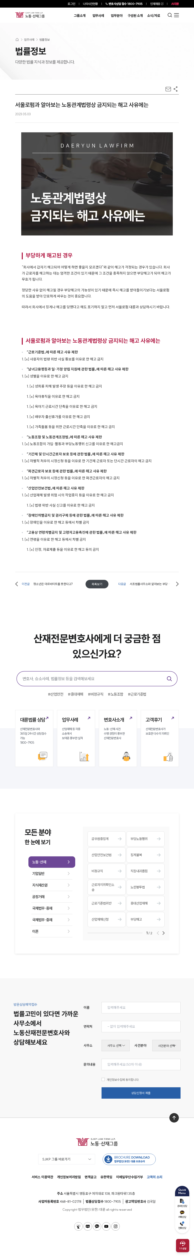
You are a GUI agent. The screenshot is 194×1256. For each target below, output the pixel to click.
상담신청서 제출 (141, 1093)
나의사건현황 (90, 4)
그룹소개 (79, 15)
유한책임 (106, 1177)
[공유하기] (175, 89)
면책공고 (91, 1177)
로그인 (71, 4)
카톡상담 (182, 1216)
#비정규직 (95, 694)
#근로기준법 (137, 694)
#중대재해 (75, 694)
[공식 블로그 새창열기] (88, 1226)
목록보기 (97, 584)
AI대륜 (175, 4)
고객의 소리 (155, 1177)
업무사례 (98, 15)
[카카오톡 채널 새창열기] (97, 1226)
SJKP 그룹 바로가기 (56, 1159)
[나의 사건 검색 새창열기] (78, 1226)
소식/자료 (153, 15)
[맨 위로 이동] (174, 1118)
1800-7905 (125, 4)
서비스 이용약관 (42, 1177)
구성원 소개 (135, 15)
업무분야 (116, 15)
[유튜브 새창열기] (106, 1226)
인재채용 (155, 4)
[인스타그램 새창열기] (115, 1226)
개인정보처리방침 (69, 1177)
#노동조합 (115, 694)
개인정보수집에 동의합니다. (123, 1080)
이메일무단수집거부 (129, 1177)
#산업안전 (55, 694)
